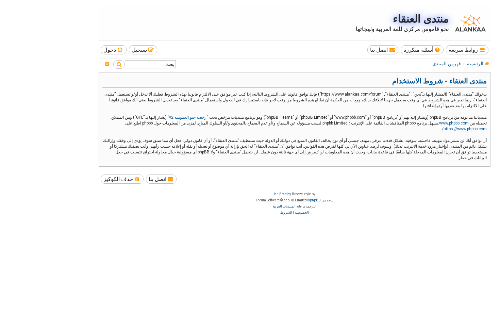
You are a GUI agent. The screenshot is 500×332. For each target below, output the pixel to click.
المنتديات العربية (284, 206)
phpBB (315, 200)
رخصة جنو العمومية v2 (187, 117)
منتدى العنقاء (421, 19)
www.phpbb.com (454, 123)
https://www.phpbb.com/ (464, 129)
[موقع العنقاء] (468, 23)
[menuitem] (422, 49)
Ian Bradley (282, 194)
